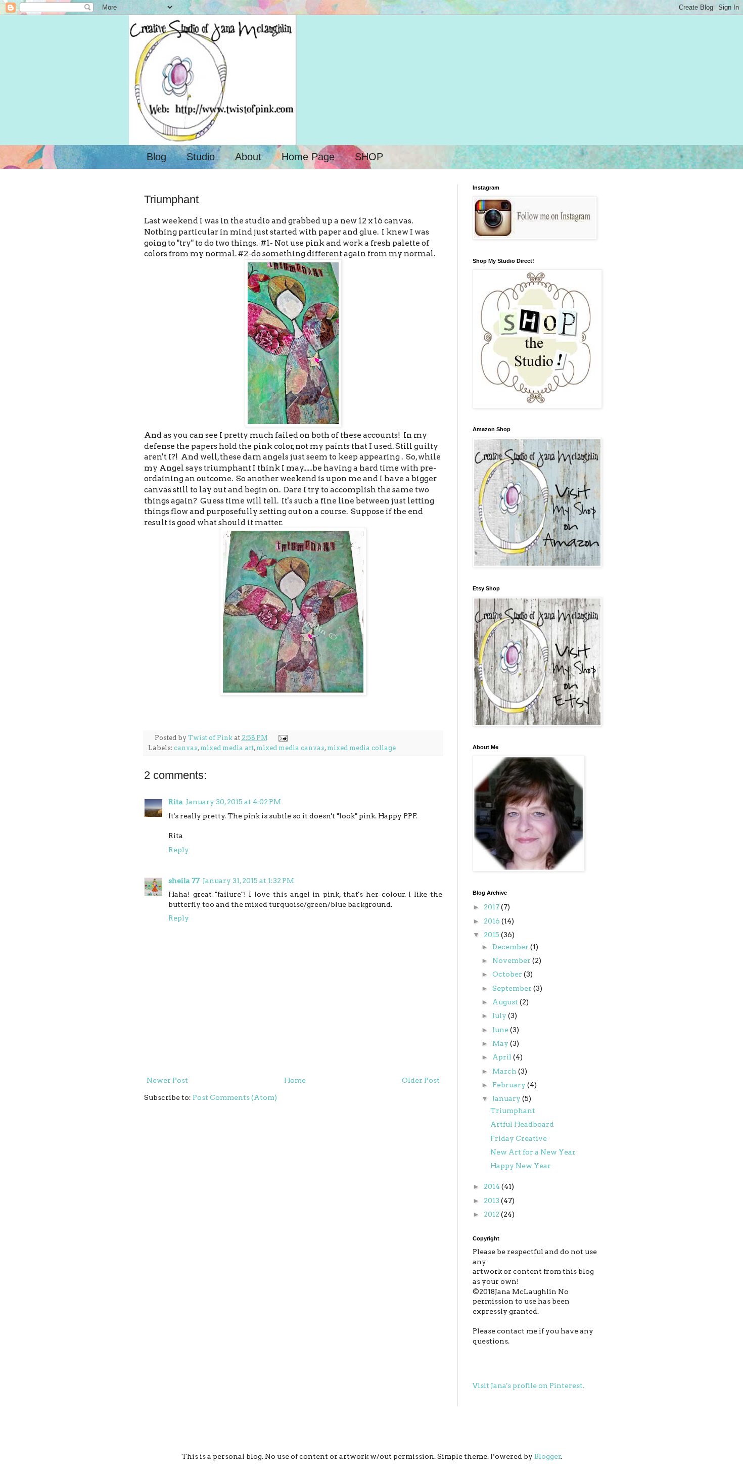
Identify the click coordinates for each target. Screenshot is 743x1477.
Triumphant (512, 1110)
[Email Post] (281, 738)
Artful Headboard (522, 1124)
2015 (492, 935)
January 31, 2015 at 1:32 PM (248, 880)
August (506, 1002)
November (512, 960)
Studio (201, 156)
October (508, 974)
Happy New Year (520, 1166)
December (511, 947)
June (501, 1030)
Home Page (308, 156)
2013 (492, 1200)
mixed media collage (361, 748)
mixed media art (227, 748)
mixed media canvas (290, 748)
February (509, 1085)
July (500, 1015)
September (512, 988)
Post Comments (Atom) (235, 1097)
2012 (492, 1214)
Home (295, 1080)
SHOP (369, 156)
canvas (186, 748)
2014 (492, 1186)
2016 (492, 921)
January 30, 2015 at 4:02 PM (233, 802)
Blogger (547, 1456)
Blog (156, 156)
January (507, 1098)
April (502, 1057)
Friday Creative (518, 1138)
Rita (175, 802)
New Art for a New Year (533, 1152)
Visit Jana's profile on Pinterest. (528, 1385)
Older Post (421, 1080)
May (501, 1043)
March (505, 1071)
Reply (178, 850)
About (248, 156)
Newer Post (167, 1080)
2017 (492, 907)
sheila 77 (184, 880)
